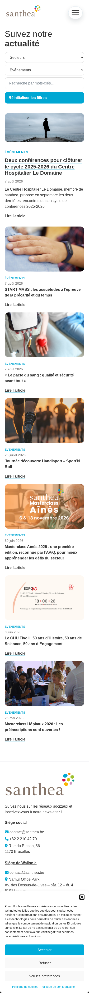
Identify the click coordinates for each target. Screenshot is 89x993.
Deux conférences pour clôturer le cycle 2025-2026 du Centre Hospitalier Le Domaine (43, 166)
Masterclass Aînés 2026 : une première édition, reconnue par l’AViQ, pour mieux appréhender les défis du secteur (41, 552)
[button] (82, 897)
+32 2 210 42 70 (23, 839)
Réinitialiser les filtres (28, 98)
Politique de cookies (25, 986)
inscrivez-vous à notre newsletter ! (33, 812)
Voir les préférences (44, 976)
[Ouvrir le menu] (75, 12)
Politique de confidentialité (58, 986)
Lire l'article (15, 216)
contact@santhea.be (26, 832)
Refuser (44, 963)
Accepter (44, 950)
